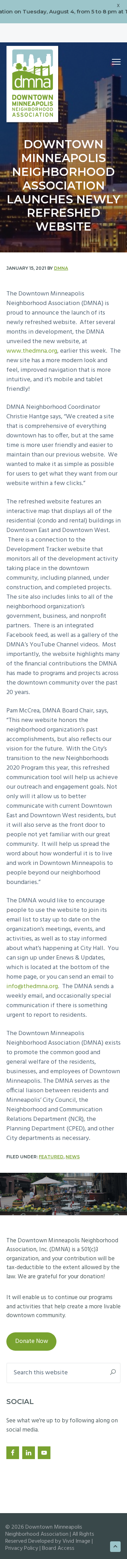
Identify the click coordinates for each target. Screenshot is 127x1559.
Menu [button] (108, 62)
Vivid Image (76, 1541)
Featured (51, 1156)
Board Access (58, 1548)
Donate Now (31, 1341)
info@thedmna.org (32, 986)
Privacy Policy (21, 1548)
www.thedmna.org (31, 351)
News (73, 1156)
